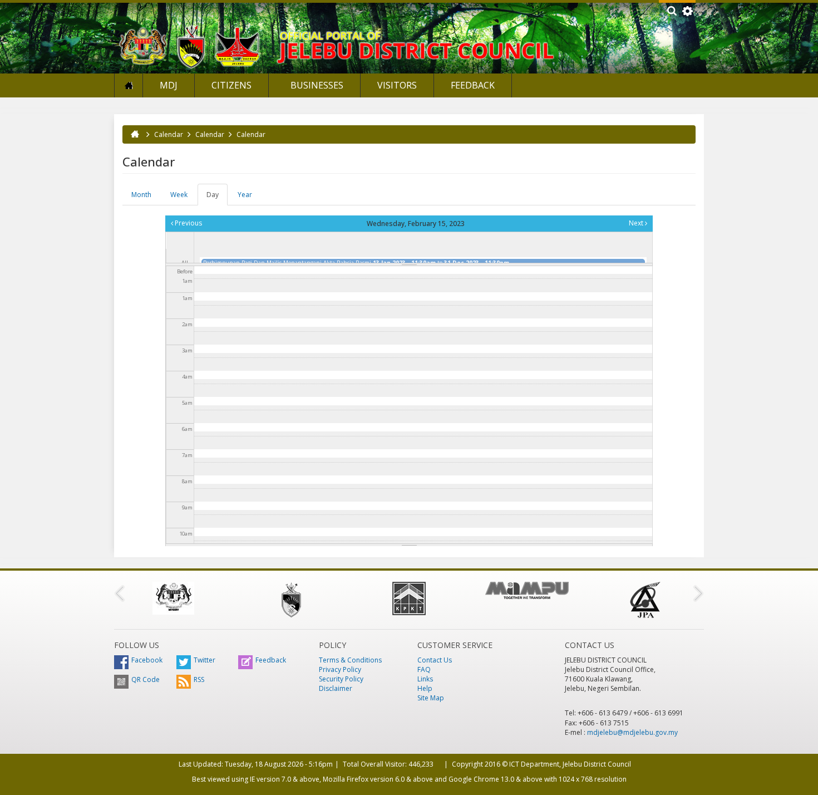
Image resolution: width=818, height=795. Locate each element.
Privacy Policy (340, 669)
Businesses (315, 85)
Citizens (231, 85)
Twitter (204, 660)
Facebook (146, 660)
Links (425, 679)
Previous (187, 223)
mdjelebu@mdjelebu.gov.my (632, 732)
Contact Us (434, 660)
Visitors (397, 85)
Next (637, 223)
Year (245, 194)
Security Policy (341, 679)
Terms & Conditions (350, 660)
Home (128, 85)
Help (424, 688)
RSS (199, 679)
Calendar (168, 134)
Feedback (473, 85)
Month (141, 194)
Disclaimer (335, 688)
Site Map (430, 698)
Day (217, 197)
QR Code (145, 679)
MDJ (169, 85)
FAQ (424, 669)
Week (179, 194)
